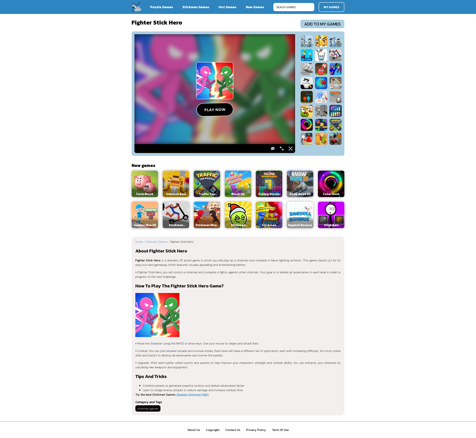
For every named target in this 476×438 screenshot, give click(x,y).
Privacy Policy (256, 430)
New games (143, 165)
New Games (255, 6)
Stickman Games (195, 6)
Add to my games (322, 24)
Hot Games (228, 6)
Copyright (212, 430)
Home (139, 241)
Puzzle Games (161, 6)
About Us (193, 430)
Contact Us (232, 430)
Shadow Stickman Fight (192, 394)
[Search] (310, 7)
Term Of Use (280, 430)
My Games (331, 7)
